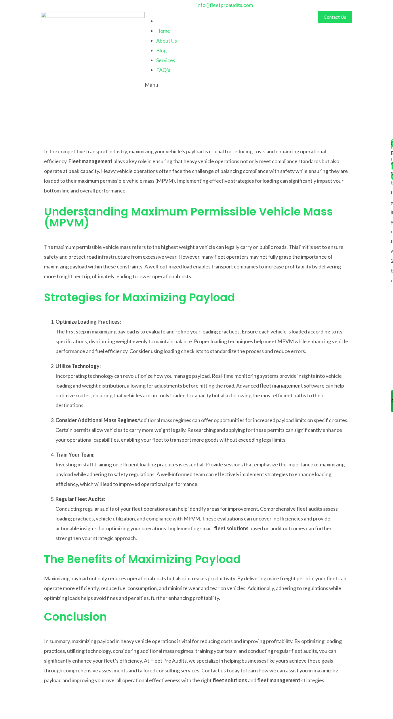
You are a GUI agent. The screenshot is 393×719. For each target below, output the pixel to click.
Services (165, 60)
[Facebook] (54, 6)
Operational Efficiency (50, 133)
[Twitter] (45, 6)
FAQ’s (163, 70)
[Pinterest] (71, 6)
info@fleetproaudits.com (225, 5)
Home (163, 31)
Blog (161, 50)
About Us (166, 40)
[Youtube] (62, 6)
